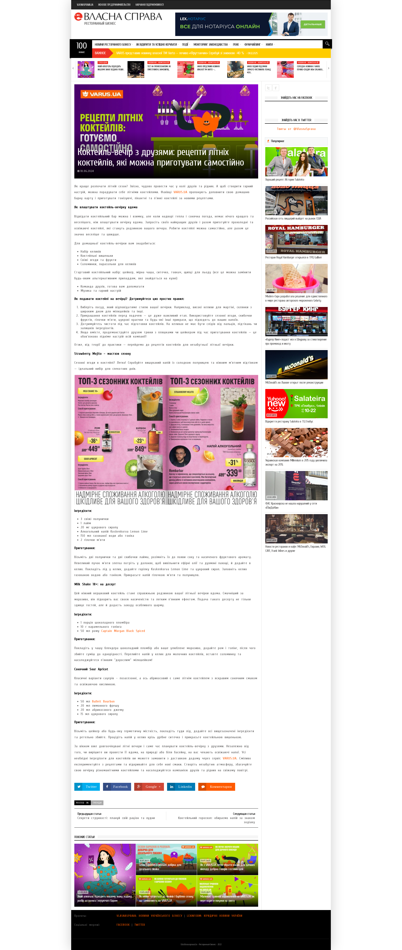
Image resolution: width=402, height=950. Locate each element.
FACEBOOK (123, 925)
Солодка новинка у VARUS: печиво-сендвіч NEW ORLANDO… (310, 68)
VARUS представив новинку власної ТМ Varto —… (208, 68)
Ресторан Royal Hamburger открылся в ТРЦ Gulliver (293, 257)
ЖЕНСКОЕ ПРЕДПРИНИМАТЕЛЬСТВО (114, 4)
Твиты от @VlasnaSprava (296, 129)
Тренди (103, 62)
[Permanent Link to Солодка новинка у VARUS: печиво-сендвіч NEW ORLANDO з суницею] (285, 69)
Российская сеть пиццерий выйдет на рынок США (293, 218)
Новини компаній (158, 62)
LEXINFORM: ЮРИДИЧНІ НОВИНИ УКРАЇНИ (214, 916)
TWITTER (139, 925)
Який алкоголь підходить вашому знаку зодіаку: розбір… (111, 68)
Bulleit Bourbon (103, 701)
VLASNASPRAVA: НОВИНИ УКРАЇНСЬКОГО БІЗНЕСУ (149, 916)
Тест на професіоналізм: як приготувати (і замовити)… (159, 68)
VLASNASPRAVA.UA (85, 4)
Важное (100, 53)
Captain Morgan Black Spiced (123, 631)
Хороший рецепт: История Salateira (284, 179)
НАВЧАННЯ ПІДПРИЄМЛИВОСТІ (149, 4)
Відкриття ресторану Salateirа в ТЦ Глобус (289, 421)
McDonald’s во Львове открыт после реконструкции (294, 382)
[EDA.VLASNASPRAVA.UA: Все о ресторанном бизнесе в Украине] (118, 19)
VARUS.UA (180, 192)
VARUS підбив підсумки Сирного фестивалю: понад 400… (259, 69)
